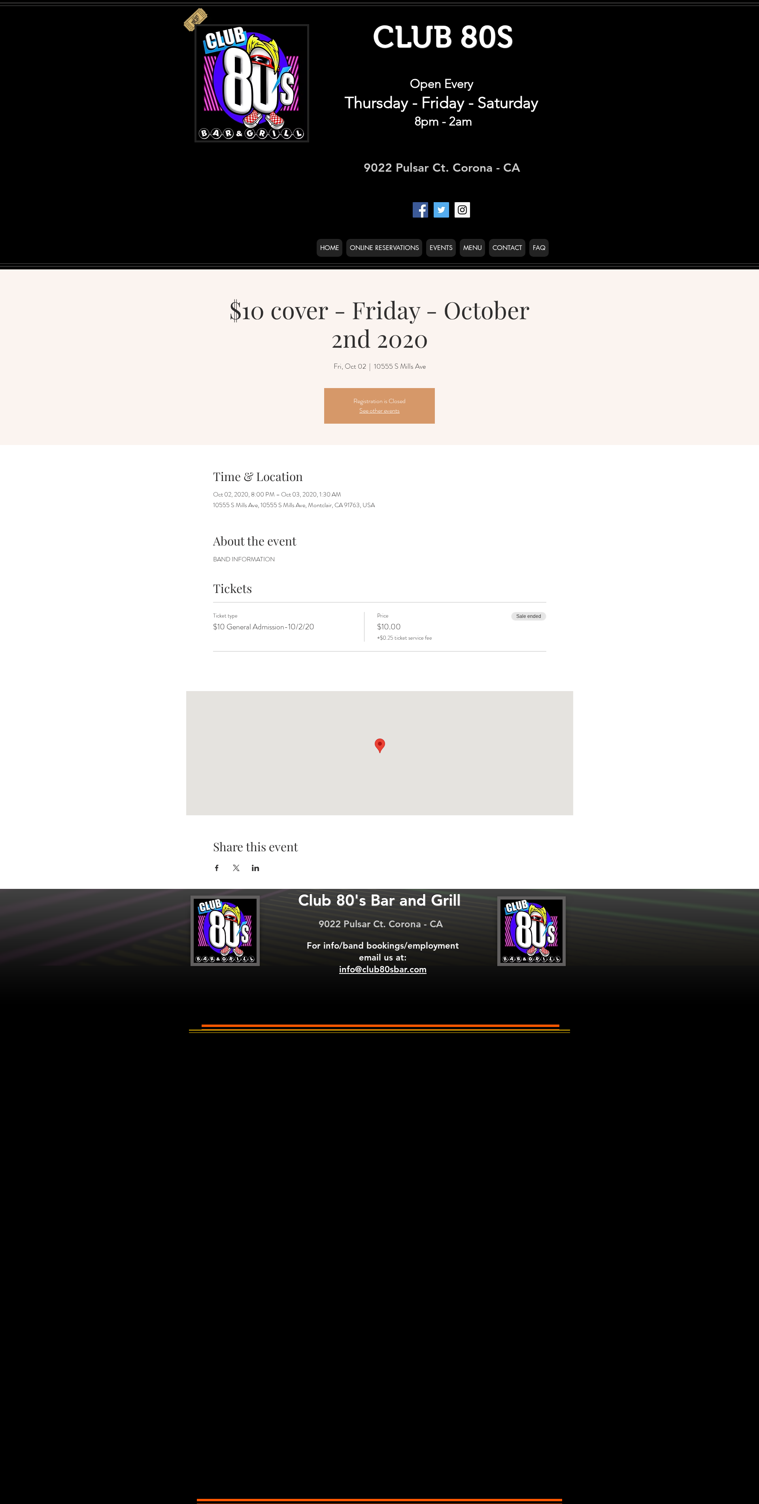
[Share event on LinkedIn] (255, 868)
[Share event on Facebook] (217, 868)
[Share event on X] (236, 868)
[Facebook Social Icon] (420, 210)
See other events (379, 410)
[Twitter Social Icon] (441, 210)
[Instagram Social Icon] (462, 210)
